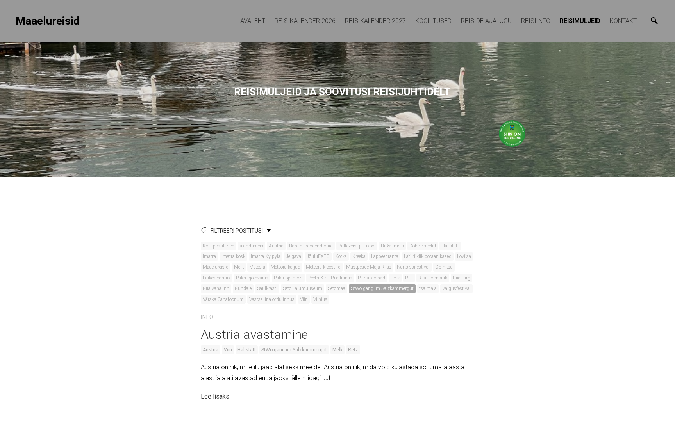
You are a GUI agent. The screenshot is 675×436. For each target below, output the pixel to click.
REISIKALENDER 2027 (375, 21)
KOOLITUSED (433, 21)
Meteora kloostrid (323, 267)
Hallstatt (450, 246)
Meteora (257, 267)
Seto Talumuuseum (302, 288)
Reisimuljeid (580, 21)
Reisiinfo (535, 21)
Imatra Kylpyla (265, 256)
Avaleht (252, 21)
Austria (276, 246)
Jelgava (293, 256)
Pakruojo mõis (288, 278)
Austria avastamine (254, 334)
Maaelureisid (216, 267)
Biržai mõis (392, 246)
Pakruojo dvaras (252, 278)
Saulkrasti (267, 288)
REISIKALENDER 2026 (305, 21)
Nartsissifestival (413, 267)
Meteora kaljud (285, 267)
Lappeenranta (384, 256)
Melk (239, 267)
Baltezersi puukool (356, 246)
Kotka (341, 256)
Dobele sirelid (422, 246)
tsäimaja (428, 288)
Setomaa (336, 288)
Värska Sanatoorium (223, 299)
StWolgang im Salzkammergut (382, 288)
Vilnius (320, 299)
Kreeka (359, 256)
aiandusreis (251, 246)
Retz (395, 278)
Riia (409, 278)
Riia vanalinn (216, 288)
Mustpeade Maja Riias (368, 267)
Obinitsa (444, 267)
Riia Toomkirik (432, 278)
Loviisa (464, 256)
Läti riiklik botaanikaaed (428, 256)
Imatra (209, 256)
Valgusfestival (456, 288)
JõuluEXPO (318, 256)
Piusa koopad (371, 278)
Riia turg (461, 278)
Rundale (243, 288)
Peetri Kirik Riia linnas (330, 278)
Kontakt (623, 21)
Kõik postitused (218, 246)
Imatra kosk (233, 256)
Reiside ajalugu (486, 21)
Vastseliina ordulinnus (272, 299)
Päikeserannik (216, 278)
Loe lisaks (215, 396)
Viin (304, 299)
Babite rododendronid (311, 246)
